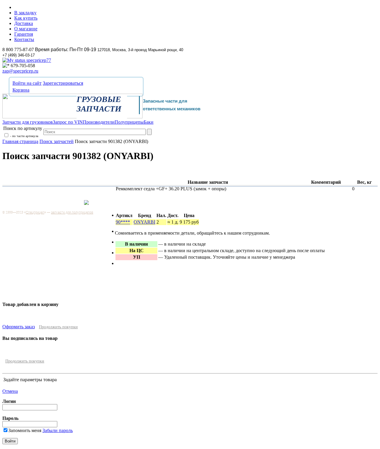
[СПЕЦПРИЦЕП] (72, 116)
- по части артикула (23, 136)
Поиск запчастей (56, 141)
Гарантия (23, 34)
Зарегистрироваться (63, 83)
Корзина (20, 89)
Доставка (23, 23)
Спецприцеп (35, 212)
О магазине (25, 28)
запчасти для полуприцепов (72, 212)
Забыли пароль (57, 430)
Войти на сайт (27, 83)
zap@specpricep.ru (20, 70)
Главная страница (20, 141)
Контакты (24, 39)
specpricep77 (38, 60)
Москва (71, 205)
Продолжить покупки (58, 327)
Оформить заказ (18, 326)
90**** (123, 221)
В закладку (25, 12)
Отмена (10, 391)
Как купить (25, 18)
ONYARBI (144, 221)
